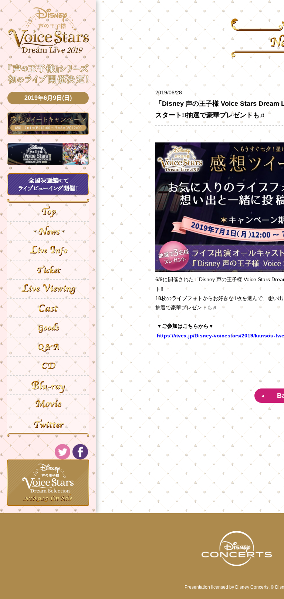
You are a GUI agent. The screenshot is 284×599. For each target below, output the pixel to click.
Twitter (48, 423)
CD (48, 366)
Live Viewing (48, 289)
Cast (48, 308)
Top (48, 212)
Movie (48, 404)
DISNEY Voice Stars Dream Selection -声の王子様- (48, 30)
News (48, 231)
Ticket (48, 269)
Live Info (48, 250)
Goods (48, 327)
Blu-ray (48, 385)
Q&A (48, 346)
